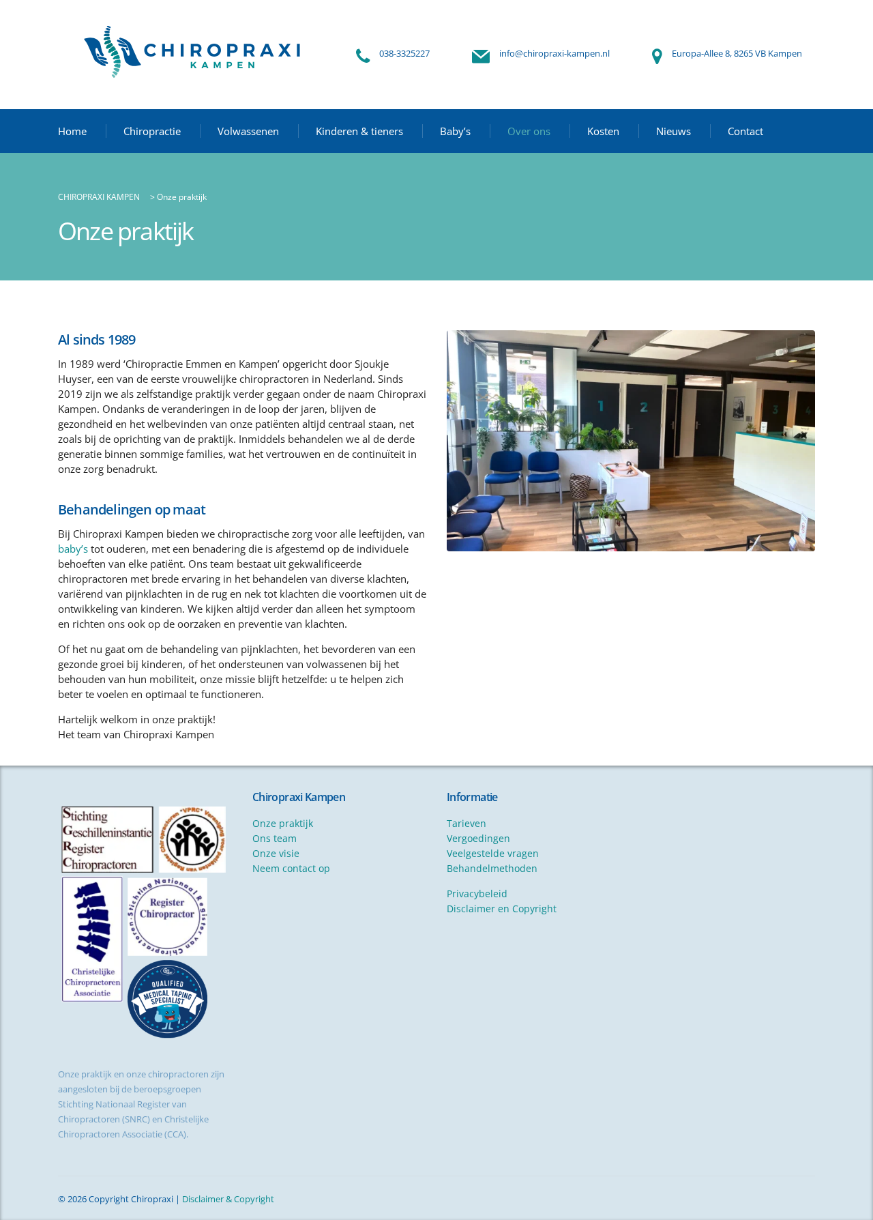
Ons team (274, 838)
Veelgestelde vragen (493, 853)
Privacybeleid (477, 893)
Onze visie (275, 853)
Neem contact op (291, 868)
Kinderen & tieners (359, 131)
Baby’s (455, 131)
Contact (745, 131)
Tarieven (466, 823)
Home (72, 131)
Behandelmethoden (492, 868)
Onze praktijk (282, 823)
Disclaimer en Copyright (502, 908)
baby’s (73, 548)
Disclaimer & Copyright (228, 1199)
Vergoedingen (478, 838)
